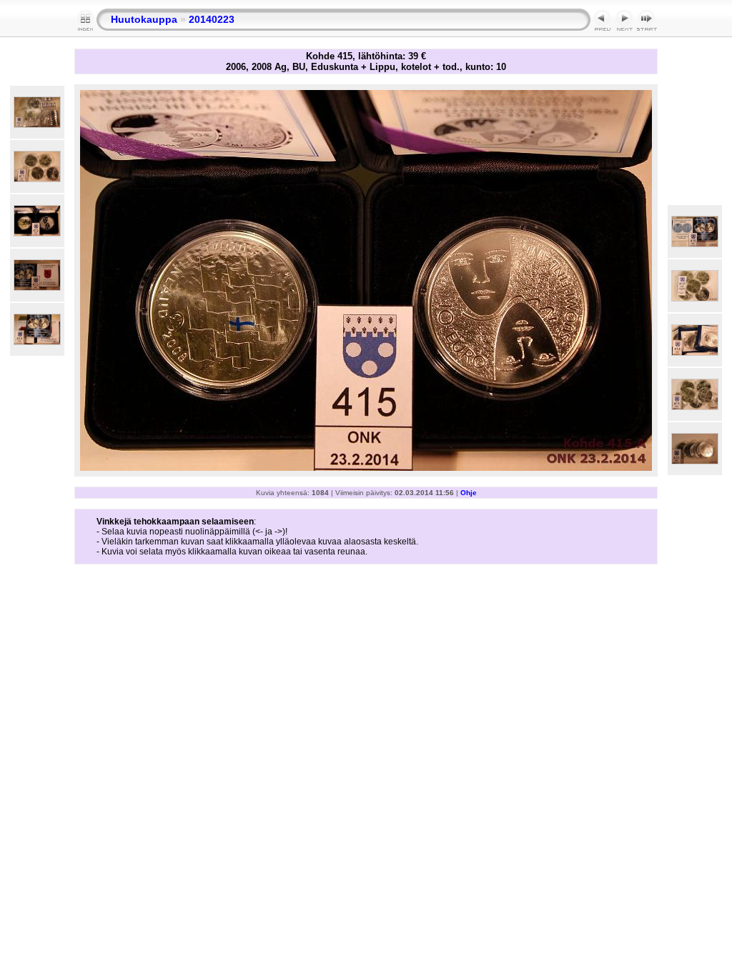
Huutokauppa (144, 19)
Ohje (468, 493)
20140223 (211, 19)
